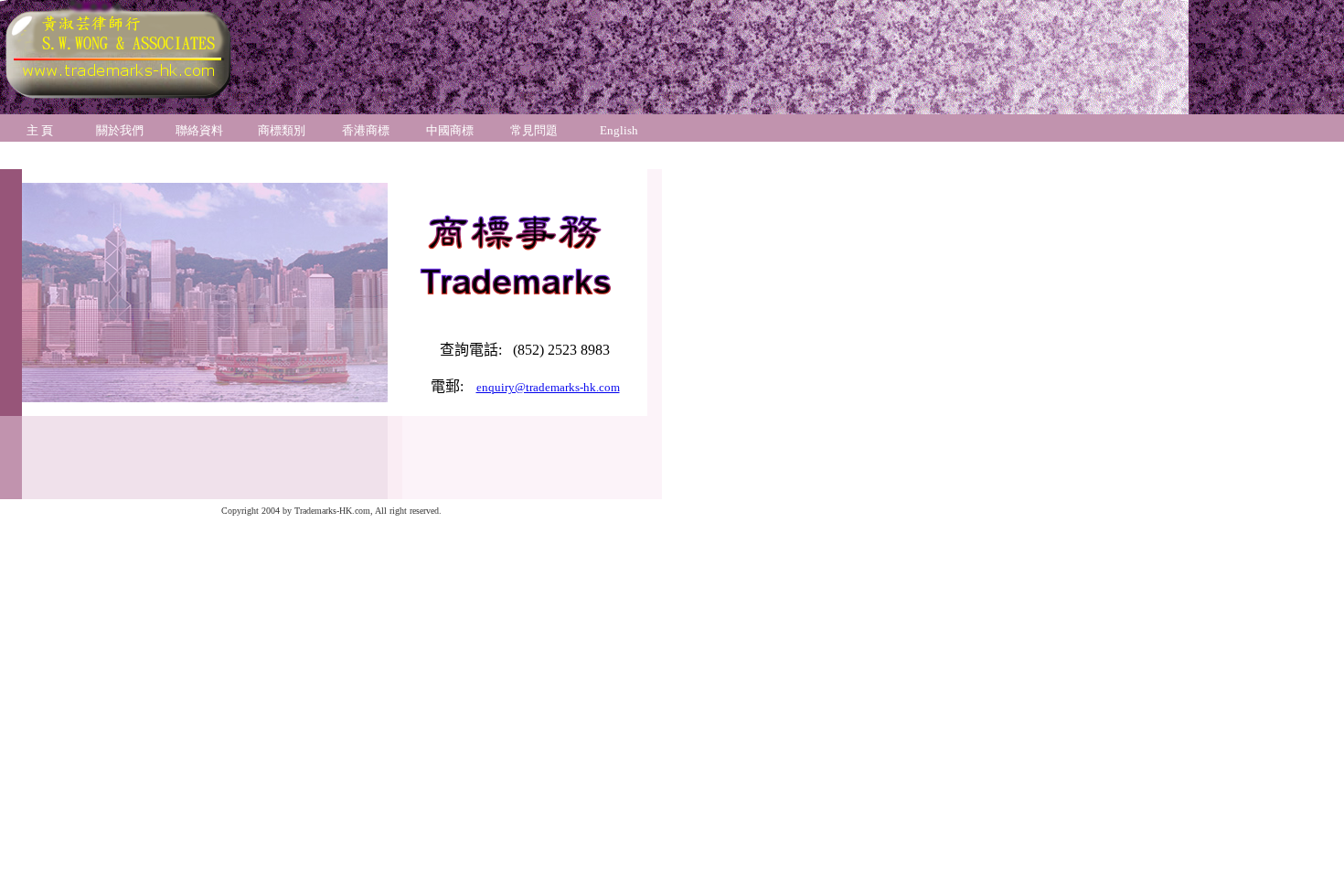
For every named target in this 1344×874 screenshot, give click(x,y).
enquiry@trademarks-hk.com (548, 387)
